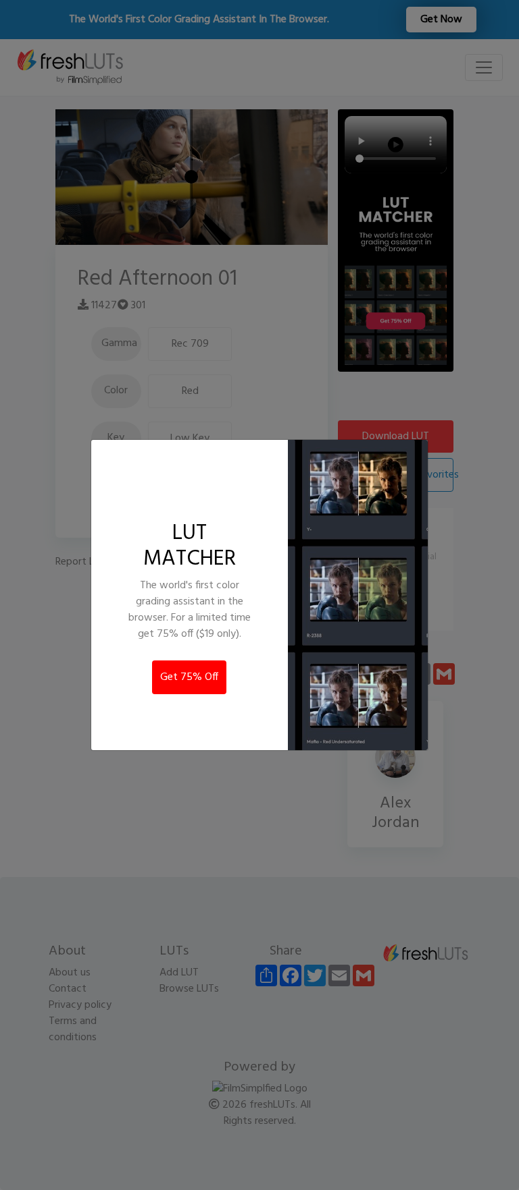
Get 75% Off (189, 677)
